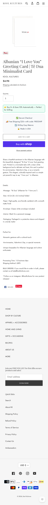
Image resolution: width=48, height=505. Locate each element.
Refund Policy (10, 420)
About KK (9, 407)
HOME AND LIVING (13, 329)
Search (8, 400)
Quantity (5, 94)
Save (19, 286)
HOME (8, 309)
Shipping (6, 85)
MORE (7, 356)
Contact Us (9, 441)
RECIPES (8, 343)
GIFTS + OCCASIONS (14, 336)
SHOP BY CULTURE (13, 315)
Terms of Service (12, 427)
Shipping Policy (11, 414)
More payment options (24, 150)
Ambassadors (10, 448)
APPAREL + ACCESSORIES (16, 322)
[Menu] (43, 3)
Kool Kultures (12, 3)
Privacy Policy (10, 434)
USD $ (23, 465)
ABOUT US (9, 349)
